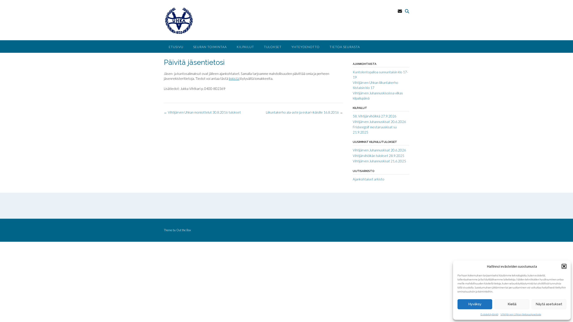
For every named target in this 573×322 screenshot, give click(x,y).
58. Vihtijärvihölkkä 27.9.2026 (374, 116)
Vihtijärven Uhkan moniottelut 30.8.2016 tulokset (202, 112)
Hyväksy (474, 304)
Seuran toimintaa (210, 47)
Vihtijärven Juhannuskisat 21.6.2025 (379, 161)
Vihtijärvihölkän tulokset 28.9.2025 (378, 156)
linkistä (234, 78)
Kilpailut (245, 47)
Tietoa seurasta (344, 47)
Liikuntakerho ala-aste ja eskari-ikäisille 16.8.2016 (304, 112)
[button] (564, 266)
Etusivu (176, 47)
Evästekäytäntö (489, 314)
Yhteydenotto (305, 47)
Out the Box (183, 230)
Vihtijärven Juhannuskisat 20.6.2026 (379, 122)
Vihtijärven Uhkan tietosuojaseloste (520, 314)
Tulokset (273, 47)
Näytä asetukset (549, 304)
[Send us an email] (400, 11)
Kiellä (512, 304)
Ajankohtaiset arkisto (368, 179)
